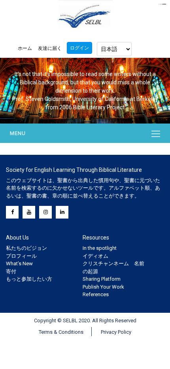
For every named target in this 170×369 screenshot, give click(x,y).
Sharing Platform (102, 279)
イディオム (95, 256)
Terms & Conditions (61, 332)
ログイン (79, 48)
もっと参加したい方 (29, 279)
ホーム (25, 48)
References (96, 294)
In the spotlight (100, 248)
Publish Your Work (103, 287)
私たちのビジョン (26, 248)
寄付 (11, 271)
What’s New (19, 263)
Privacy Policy (116, 332)
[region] (85, 91)
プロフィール (21, 256)
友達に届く (50, 48)
